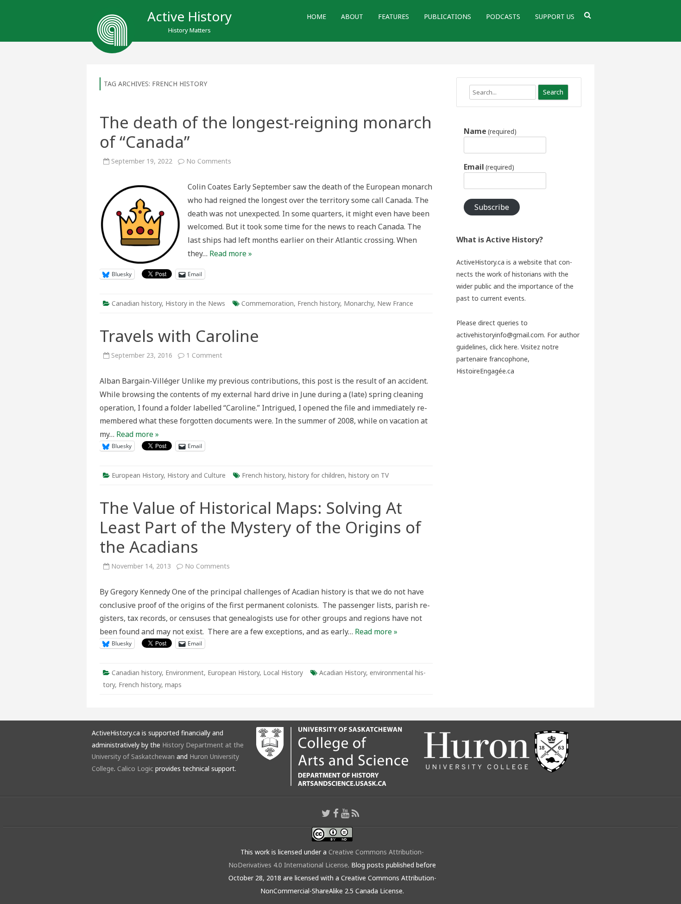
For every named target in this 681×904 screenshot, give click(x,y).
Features (393, 16)
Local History (283, 672)
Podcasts (503, 16)
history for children (316, 475)
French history (318, 303)
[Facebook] (336, 813)
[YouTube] (345, 813)
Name (490, 131)
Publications (447, 16)
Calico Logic (135, 768)
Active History (189, 16)
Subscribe (491, 207)
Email (489, 167)
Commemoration (267, 303)
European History (138, 475)
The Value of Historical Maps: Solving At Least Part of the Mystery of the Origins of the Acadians (260, 527)
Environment (184, 672)
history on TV (368, 475)
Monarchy (358, 303)
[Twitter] (326, 813)
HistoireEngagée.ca (485, 371)
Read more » (230, 253)
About (352, 16)
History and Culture (196, 475)
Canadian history (137, 303)
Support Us (554, 16)
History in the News (195, 303)
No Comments (208, 161)
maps (173, 684)
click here (503, 346)
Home (316, 16)
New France (395, 303)
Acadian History (342, 672)
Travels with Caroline (179, 336)
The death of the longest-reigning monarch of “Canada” (266, 131)
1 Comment (204, 355)
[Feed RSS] (355, 813)
